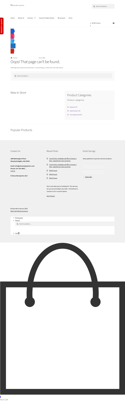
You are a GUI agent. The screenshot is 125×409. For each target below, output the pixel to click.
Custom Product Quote (46, 18)
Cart (17, 233)
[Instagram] (12, 37)
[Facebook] (12, 32)
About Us (21, 18)
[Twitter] (12, 42)
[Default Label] (13, 47)
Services (30, 18)
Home (13, 18)
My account (61, 18)
